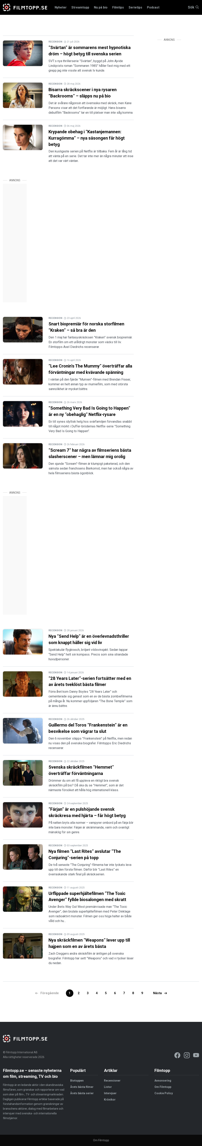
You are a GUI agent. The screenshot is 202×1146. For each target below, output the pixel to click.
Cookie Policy (163, 1093)
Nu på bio (101, 7)
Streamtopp (80, 7)
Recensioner (112, 1080)
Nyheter (61, 7)
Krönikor (110, 1099)
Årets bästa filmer (82, 1086)
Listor (108, 1086)
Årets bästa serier (82, 1093)
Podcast (153, 7)
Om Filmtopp (162, 1086)
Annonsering (162, 1080)
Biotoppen (77, 1080)
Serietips (135, 7)
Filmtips (118, 7)
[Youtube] (196, 1056)
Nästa (158, 993)
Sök (191, 7)
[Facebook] (177, 1056)
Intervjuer (110, 1093)
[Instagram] (187, 1056)
